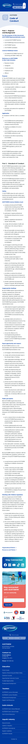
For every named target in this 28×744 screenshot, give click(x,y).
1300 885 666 (10, 660)
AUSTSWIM (8, 122)
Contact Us (14, 739)
